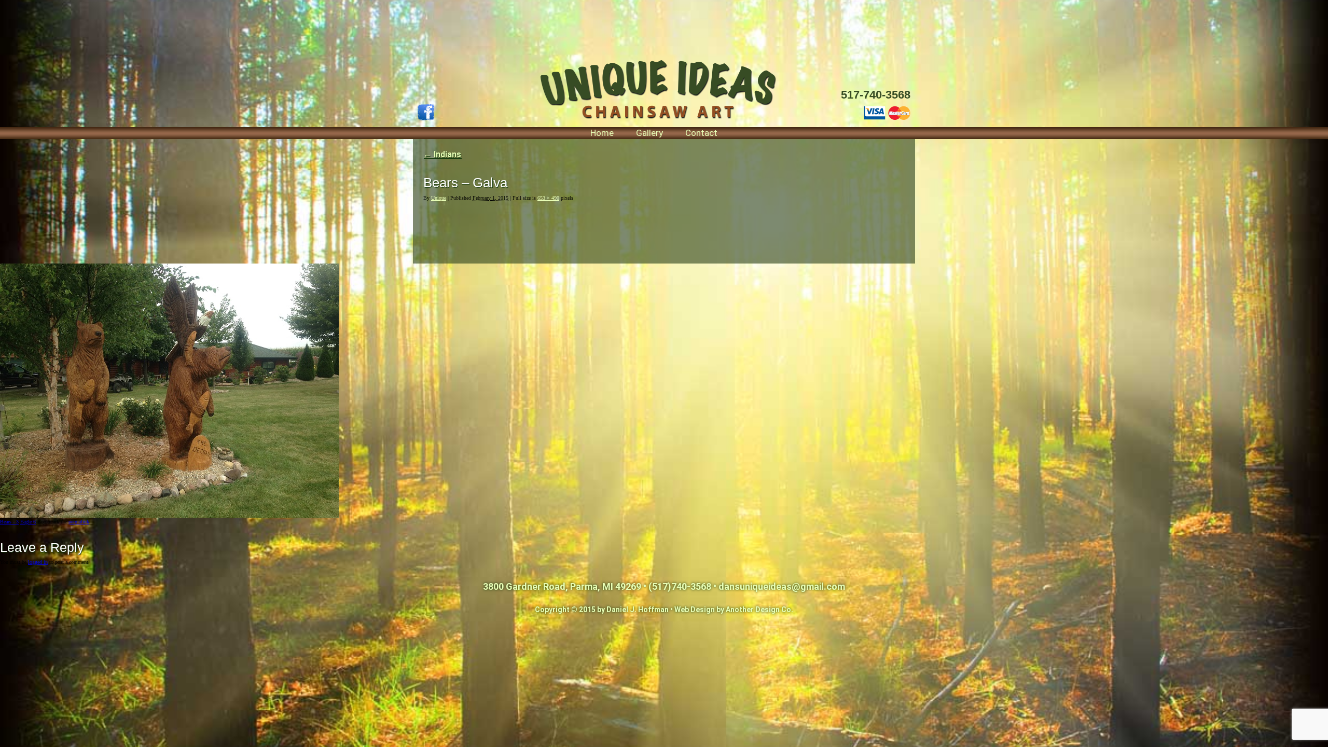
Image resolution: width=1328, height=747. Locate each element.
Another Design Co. (759, 609)
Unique (438, 198)
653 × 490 (548, 198)
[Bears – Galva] (169, 516)
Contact (701, 133)
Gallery (649, 133)
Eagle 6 (28, 521)
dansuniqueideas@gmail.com (781, 586)
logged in (38, 562)
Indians (442, 154)
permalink (78, 521)
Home (602, 133)
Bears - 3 (9, 521)
